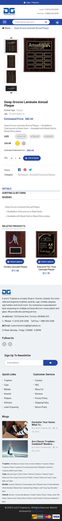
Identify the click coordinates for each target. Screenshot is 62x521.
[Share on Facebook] (20, 169)
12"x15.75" (35, 137)
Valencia (5, 478)
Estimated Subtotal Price (14, 150)
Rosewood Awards (51, 498)
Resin (44, 495)
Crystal (32, 495)
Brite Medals (8, 488)
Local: (41, 9)
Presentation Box (29, 484)
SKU (5, 114)
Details (6, 188)
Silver (25, 474)
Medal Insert (42, 484)
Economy (22, 478)
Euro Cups (14, 478)
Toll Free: (40, 13)
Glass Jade (52, 495)
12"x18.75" (48, 137)
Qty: (6, 158)
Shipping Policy (42, 403)
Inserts (11, 484)
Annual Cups (12, 474)
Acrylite (54, 488)
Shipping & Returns (14, 193)
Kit (12, 464)
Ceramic (38, 474)
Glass (39, 495)
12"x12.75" (21, 137)
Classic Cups (47, 474)
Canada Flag (27, 488)
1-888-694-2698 (46, 321)
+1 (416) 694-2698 (20, 321)
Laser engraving (11, 407)
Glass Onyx (12, 498)
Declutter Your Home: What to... (43, 423)
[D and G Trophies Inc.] (6, 292)
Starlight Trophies (45, 467)
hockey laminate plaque (15, 267)
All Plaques (23, 174)
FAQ (37, 385)
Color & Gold (30, 464)
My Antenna (37, 511)
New (20, 471)
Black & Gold (19, 464)
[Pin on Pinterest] (26, 169)
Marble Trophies (42, 464)
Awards (7, 394)
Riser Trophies (16, 467)
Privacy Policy (41, 398)
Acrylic (11, 495)
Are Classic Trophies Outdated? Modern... (43, 442)
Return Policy (41, 407)
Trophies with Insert (10, 471)
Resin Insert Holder (35, 498)
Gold (20, 474)
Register (35, 3)
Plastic (30, 478)
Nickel (31, 474)
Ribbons (19, 484)
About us (39, 389)
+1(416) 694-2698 (51, 9)
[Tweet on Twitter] (31, 169)
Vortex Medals (53, 484)
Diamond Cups (45, 478)
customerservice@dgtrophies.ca (26, 325)
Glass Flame (22, 498)
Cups (6, 385)
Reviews (7, 197)
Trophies (8, 380)
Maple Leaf (38, 488)
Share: (7, 170)
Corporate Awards (22, 495)
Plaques (7, 398)
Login (28, 3)
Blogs (5, 416)
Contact (38, 380)
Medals (7, 389)
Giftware (8, 403)
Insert (36, 478)
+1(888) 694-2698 (51, 13)
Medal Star (18, 488)
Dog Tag (47, 488)
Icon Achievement (30, 467)
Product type (9, 110)
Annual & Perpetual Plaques (42, 174)
